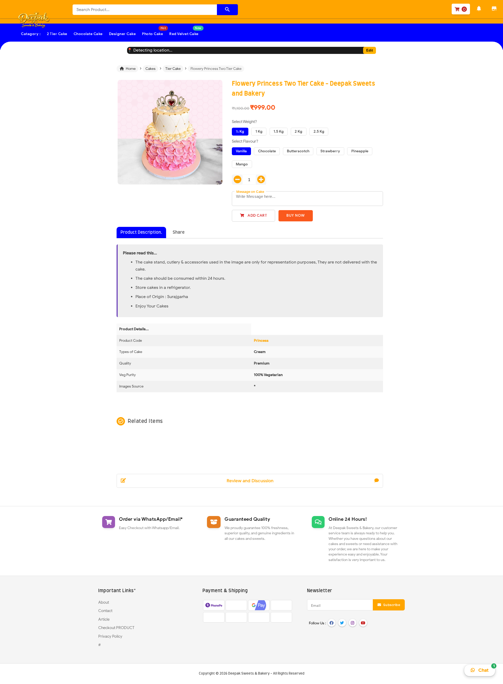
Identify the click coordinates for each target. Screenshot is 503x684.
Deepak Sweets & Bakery (249, 673)
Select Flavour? (245, 141)
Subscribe (391, 605)
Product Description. (141, 232)
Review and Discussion (250, 481)
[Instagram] (353, 623)
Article (104, 619)
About (103, 602)
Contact (105, 610)
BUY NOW (295, 215)
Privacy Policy (110, 636)
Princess (261, 340)
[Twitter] (342, 623)
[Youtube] (363, 623)
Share (178, 232)
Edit (369, 50)
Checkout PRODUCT (116, 627)
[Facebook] (332, 623)
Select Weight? (244, 121)
